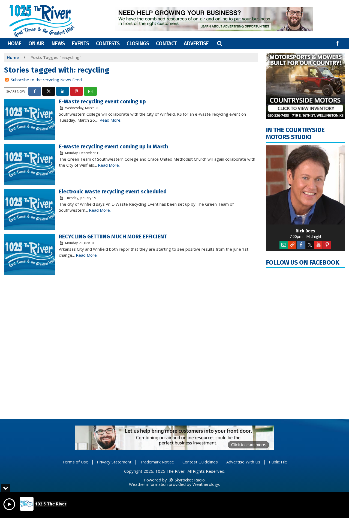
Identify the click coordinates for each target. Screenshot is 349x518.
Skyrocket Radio (189, 480)
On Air (36, 43)
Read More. (110, 120)
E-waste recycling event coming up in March (113, 146)
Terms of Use (75, 462)
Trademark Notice (157, 462)
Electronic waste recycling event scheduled (113, 191)
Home (14, 43)
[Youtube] (318, 245)
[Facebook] (301, 245)
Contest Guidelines (200, 462)
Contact (166, 43)
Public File (278, 462)
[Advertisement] (214, 19)
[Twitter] (310, 245)
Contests (107, 43)
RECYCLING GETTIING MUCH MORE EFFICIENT (113, 236)
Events (80, 43)
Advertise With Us (243, 462)
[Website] (292, 245)
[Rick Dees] (305, 184)
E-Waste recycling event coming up (102, 101)
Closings (138, 43)
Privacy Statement (114, 462)
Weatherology (205, 484)
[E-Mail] (283, 245)
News (58, 43)
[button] (219, 43)
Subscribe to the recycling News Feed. (47, 79)
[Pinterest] (327, 245)
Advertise (196, 43)
